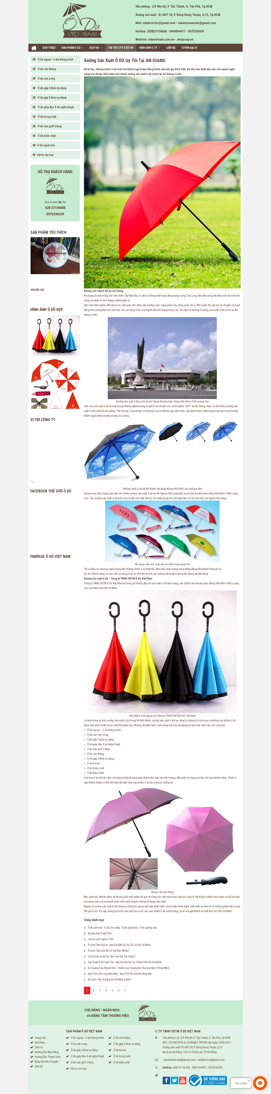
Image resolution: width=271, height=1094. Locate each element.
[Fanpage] (166, 1080)
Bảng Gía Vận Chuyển (46, 1061)
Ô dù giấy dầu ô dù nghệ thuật (87, 1056)
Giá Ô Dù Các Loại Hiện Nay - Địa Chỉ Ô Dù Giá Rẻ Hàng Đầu (120, 973)
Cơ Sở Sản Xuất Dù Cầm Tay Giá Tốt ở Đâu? (111, 956)
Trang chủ (33, 48)
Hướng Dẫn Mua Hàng (47, 1052)
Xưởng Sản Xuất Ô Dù (100, 933)
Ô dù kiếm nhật (46, 135)
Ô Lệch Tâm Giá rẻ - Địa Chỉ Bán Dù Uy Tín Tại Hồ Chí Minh (119, 944)
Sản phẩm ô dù (71, 47)
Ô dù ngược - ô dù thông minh (55, 59)
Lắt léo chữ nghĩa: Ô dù (100, 939)
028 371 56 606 (181, 1067)
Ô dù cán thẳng (46, 69)
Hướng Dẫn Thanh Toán (48, 1056)
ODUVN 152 (37, 289)
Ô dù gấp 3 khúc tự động (51, 88)
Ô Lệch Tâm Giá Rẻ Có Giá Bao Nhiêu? (109, 950)
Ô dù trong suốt (46, 116)
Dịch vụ (94, 47)
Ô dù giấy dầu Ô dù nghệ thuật (55, 107)
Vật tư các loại (45, 154)
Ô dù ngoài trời (46, 145)
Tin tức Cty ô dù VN (120, 47)
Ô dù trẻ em (119, 1050)
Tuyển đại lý (189, 47)
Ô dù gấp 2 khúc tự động (51, 97)
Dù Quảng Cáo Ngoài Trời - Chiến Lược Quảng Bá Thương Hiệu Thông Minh (128, 968)
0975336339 (215, 1067)
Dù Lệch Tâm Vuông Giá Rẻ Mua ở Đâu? (109, 979)
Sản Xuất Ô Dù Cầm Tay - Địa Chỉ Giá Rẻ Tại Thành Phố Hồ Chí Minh (124, 962)
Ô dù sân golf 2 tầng (49, 126)
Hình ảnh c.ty (148, 47)
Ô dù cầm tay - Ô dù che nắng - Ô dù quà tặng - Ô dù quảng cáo (122, 927)
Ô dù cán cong (46, 78)
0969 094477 (199, 1067)
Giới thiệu (49, 47)
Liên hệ (170, 47)
